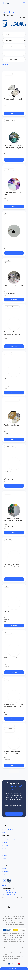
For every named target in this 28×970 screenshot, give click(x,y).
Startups (4, 842)
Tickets (4, 861)
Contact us (14, 814)
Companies (5, 845)
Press (3, 832)
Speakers (4, 855)
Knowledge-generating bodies (10, 839)
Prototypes (5, 871)
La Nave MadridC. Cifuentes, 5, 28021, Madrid (9, 891)
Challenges (5, 875)
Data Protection (21, 897)
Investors (5, 848)
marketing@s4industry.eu (8, 894)
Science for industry (7, 829)
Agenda (4, 858)
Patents (4, 868)
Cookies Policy (13, 897)
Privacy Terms (5, 897)
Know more (14, 113)
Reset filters (5, 64)
